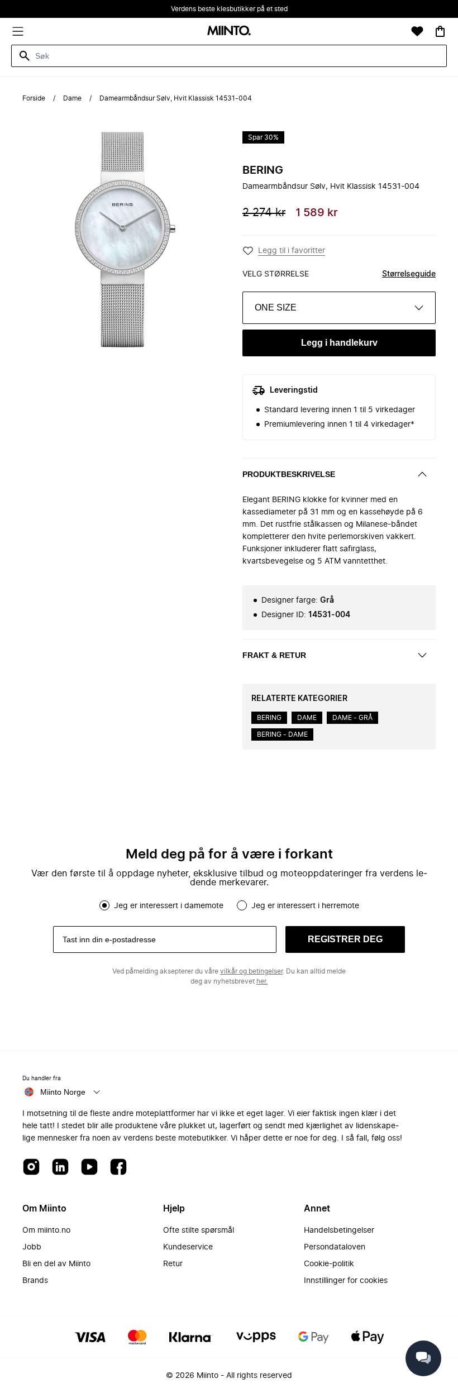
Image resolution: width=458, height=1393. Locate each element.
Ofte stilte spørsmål (198, 1230)
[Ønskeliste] (417, 31)
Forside (33, 98)
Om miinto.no (46, 1230)
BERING (262, 170)
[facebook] (118, 1167)
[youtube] (89, 1167)
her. (262, 981)
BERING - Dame (282, 734)
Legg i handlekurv (339, 342)
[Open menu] (17, 31)
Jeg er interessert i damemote (168, 906)
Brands (35, 1281)
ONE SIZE (276, 307)
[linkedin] (60, 1167)
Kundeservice (188, 1247)
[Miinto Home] (229, 31)
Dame (72, 98)
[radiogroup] (229, 905)
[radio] (104, 905)
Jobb (31, 1247)
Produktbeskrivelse (288, 474)
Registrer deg (345, 939)
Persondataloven (334, 1247)
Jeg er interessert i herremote (305, 906)
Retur (173, 1264)
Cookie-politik (329, 1264)
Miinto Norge (62, 1091)
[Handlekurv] (440, 31)
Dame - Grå (352, 717)
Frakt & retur (274, 655)
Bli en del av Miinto (56, 1264)
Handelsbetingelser (339, 1230)
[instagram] (31, 1167)
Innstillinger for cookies (346, 1281)
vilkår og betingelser (251, 971)
